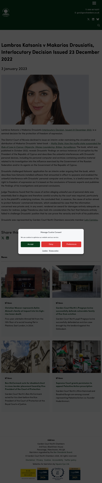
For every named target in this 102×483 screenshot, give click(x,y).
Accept (30, 244)
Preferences (71, 244)
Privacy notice (53, 250)
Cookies (45, 250)
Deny (51, 244)
